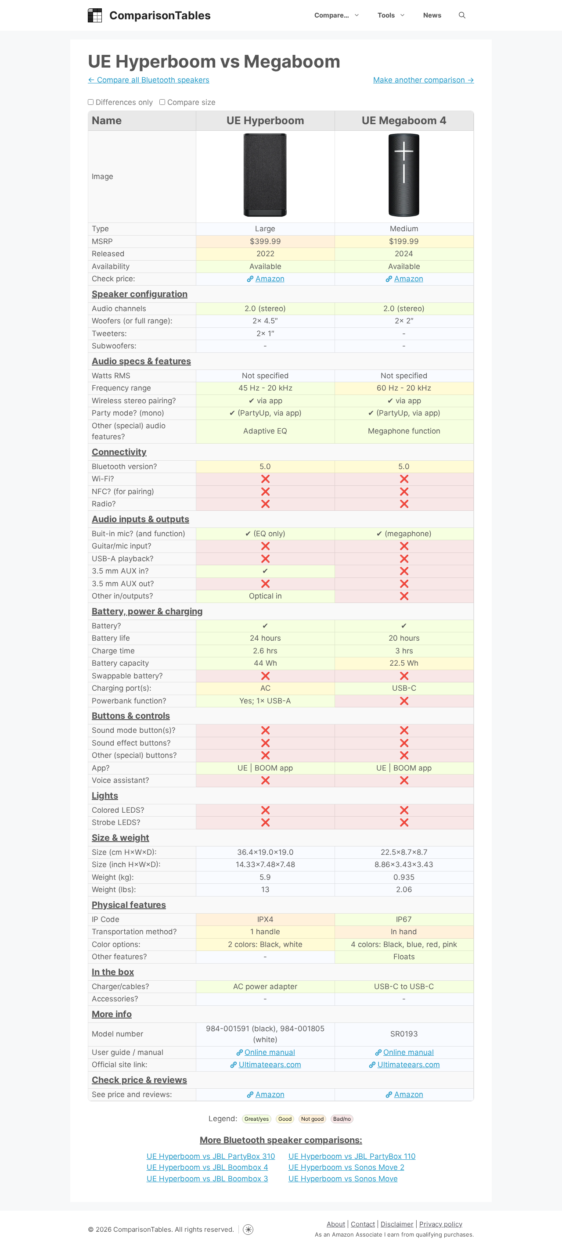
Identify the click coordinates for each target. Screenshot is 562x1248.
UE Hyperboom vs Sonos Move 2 (346, 1167)
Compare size (190, 102)
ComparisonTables (160, 15)
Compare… (331, 15)
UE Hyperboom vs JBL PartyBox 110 (352, 1156)
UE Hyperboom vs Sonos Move (343, 1178)
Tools (386, 15)
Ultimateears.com (270, 1064)
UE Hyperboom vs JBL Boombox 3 (207, 1178)
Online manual (270, 1052)
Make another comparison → (423, 79)
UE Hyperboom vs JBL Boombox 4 (207, 1167)
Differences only (123, 102)
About (336, 1224)
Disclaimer (397, 1224)
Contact (363, 1224)
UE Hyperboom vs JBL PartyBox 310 (211, 1156)
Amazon (270, 278)
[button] (462, 15)
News (432, 15)
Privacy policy (440, 1224)
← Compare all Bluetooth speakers (148, 79)
